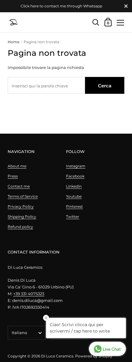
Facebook (75, 176)
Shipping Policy (22, 216)
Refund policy (20, 226)
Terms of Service (23, 196)
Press (13, 176)
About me (17, 166)
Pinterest (74, 206)
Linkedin (74, 186)
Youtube (74, 196)
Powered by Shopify (93, 356)
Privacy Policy (21, 206)
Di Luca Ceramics (57, 356)
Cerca (104, 86)
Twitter (72, 216)
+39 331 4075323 (28, 293)
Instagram (75, 166)
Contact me (19, 186)
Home (13, 42)
